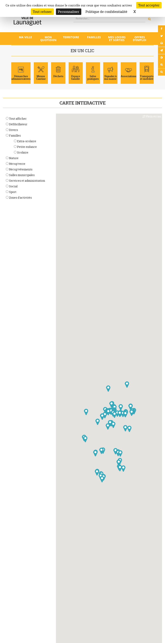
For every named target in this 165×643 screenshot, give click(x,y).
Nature (13, 158)
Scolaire (22, 152)
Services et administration (26, 181)
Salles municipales (21, 175)
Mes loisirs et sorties (117, 38)
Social (13, 186)
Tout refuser (42, 11)
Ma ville (25, 37)
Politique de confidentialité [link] (106, 11)
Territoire (71, 37)
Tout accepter (149, 5)
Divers (13, 130)
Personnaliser (68, 11)
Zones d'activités (20, 197)
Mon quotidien (48, 38)
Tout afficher (17, 118)
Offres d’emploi (139, 38)
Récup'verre (16, 164)
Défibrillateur (17, 124)
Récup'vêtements (20, 169)
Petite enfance (26, 147)
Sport (12, 192)
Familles (94, 37)
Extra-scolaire (26, 141)
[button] (125, 428)
